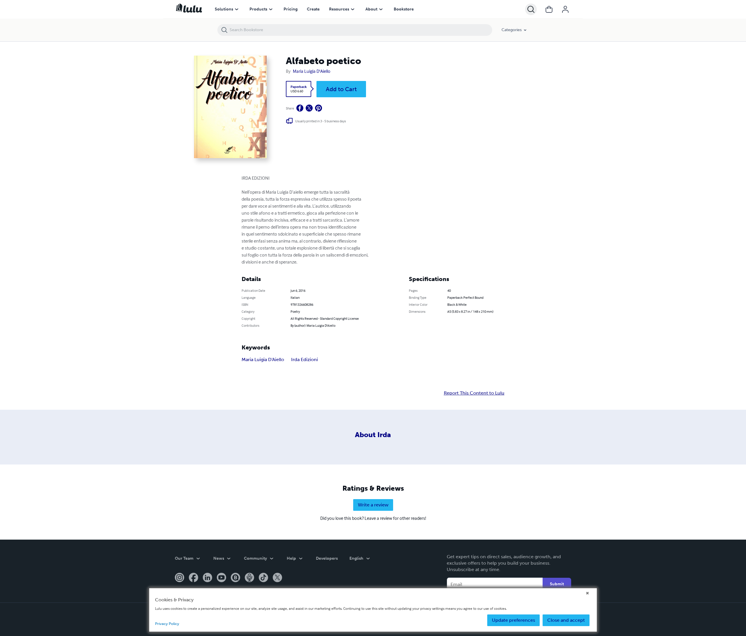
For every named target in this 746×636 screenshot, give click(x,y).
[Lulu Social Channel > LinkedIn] (207, 578)
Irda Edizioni (304, 359)
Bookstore (404, 9)
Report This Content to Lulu (474, 393)
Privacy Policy (167, 623)
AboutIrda (373, 434)
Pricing (291, 9)
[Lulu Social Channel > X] (277, 578)
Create (313, 9)
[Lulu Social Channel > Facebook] (193, 578)
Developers (327, 558)
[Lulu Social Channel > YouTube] (221, 578)
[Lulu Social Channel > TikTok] (263, 578)
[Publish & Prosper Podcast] (249, 578)
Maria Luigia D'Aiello (311, 71)
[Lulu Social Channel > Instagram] (179, 578)
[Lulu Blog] (235, 578)
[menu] (236, 9)
